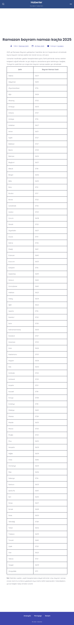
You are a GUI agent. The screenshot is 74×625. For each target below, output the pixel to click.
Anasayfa (27, 616)
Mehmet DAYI (24, 46)
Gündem (60, 46)
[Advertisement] (37, 21)
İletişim (47, 616)
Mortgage (38, 616)
